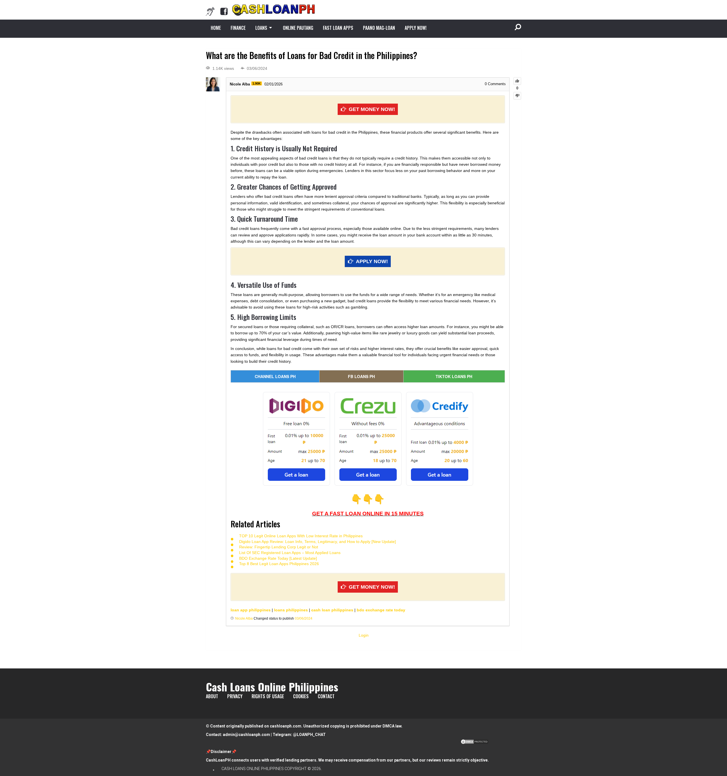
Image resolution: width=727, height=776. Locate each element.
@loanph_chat (309, 734)
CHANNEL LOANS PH (275, 376)
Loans (261, 27)
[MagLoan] (210, 11)
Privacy (235, 696)
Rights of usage (268, 696)
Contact (326, 696)
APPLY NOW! (416, 27)
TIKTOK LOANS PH (454, 376)
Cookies (301, 696)
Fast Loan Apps (338, 27)
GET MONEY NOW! (372, 109)
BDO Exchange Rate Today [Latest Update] (278, 558)
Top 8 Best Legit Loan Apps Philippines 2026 (279, 563)
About (212, 696)
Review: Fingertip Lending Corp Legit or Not (278, 547)
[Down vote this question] (517, 96)
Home (216, 27)
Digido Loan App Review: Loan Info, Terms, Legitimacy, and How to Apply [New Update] (317, 541)
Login (364, 635)
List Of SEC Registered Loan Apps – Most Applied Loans (289, 552)
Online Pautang (298, 27)
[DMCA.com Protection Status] (474, 743)
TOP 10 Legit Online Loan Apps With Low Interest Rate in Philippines (301, 536)
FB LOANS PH (361, 376)
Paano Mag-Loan (379, 27)
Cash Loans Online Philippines (272, 686)
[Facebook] (224, 11)
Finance (238, 27)
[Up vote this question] (517, 81)
